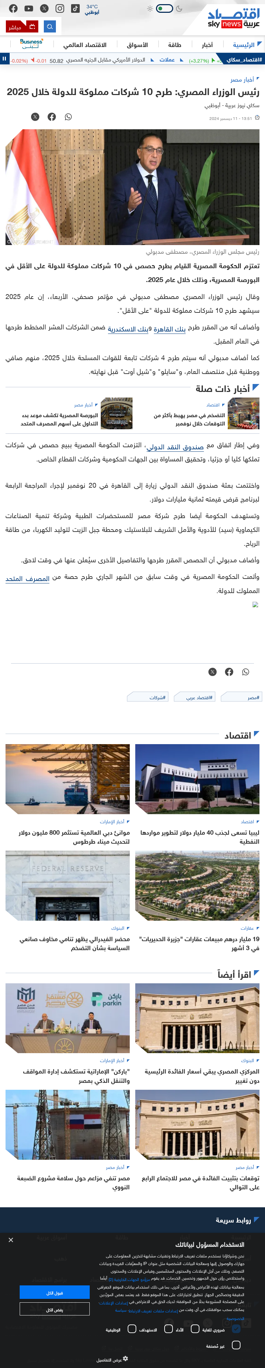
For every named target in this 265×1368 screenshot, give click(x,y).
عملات (199, 59)
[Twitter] (44, 8)
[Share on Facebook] (51, 118)
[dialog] (132, 1300)
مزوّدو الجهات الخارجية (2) (129, 1278)
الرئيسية (244, 43)
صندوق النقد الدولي (175, 445)
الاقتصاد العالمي (85, 43)
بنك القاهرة (170, 328)
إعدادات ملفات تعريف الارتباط (153, 1309)
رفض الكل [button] (54, 1308)
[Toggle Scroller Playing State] (5, 58)
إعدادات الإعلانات (113, 1301)
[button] (92, 8)
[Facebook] (13, 8)
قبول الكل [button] (55, 1292)
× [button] (11, 1240)
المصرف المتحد (27, 577)
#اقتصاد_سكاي (244, 58)
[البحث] (50, 26)
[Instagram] (60, 8)
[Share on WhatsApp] (68, 118)
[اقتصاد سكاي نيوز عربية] (223, 19)
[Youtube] (29, 8)
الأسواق (137, 43)
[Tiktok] (75, 8)
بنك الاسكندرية (128, 328)
